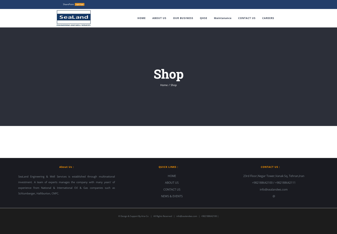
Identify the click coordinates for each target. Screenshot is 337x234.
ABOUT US (172, 183)
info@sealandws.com (274, 189)
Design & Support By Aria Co (135, 216)
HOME (172, 176)
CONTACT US (171, 189)
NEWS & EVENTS (172, 196)
